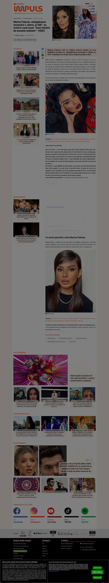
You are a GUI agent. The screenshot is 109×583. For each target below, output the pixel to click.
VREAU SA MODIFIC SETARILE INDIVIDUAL (97, 572)
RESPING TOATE (97, 577)
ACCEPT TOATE (97, 567)
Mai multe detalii (41, 567)
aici (11, 576)
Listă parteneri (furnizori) (54, 571)
